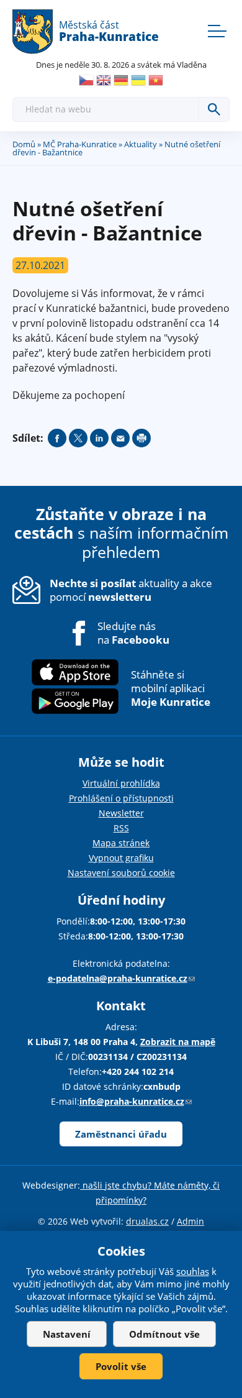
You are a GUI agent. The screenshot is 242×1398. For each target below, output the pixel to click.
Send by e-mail (120, 438)
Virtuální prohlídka (121, 783)
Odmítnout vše (164, 1334)
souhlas (192, 1271)
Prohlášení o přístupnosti (121, 798)
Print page (141, 438)
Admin (190, 1221)
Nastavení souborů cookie (121, 873)
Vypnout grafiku (121, 858)
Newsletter (121, 813)
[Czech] (86, 80)
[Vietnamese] (155, 80)
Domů (23, 144)
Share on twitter (78, 438)
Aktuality (140, 144)
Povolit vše (121, 1366)
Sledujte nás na (133, 633)
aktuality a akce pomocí (131, 590)
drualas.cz (147, 1221)
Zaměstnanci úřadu (121, 1134)
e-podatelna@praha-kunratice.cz (121, 978)
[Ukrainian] (138, 80)
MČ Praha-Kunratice (80, 144)
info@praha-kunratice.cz (135, 1101)
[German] (121, 80)
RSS (121, 828)
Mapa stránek (121, 843)
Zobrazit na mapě (177, 1042)
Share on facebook (57, 438)
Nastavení (67, 1334)
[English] (103, 80)
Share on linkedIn (99, 438)
